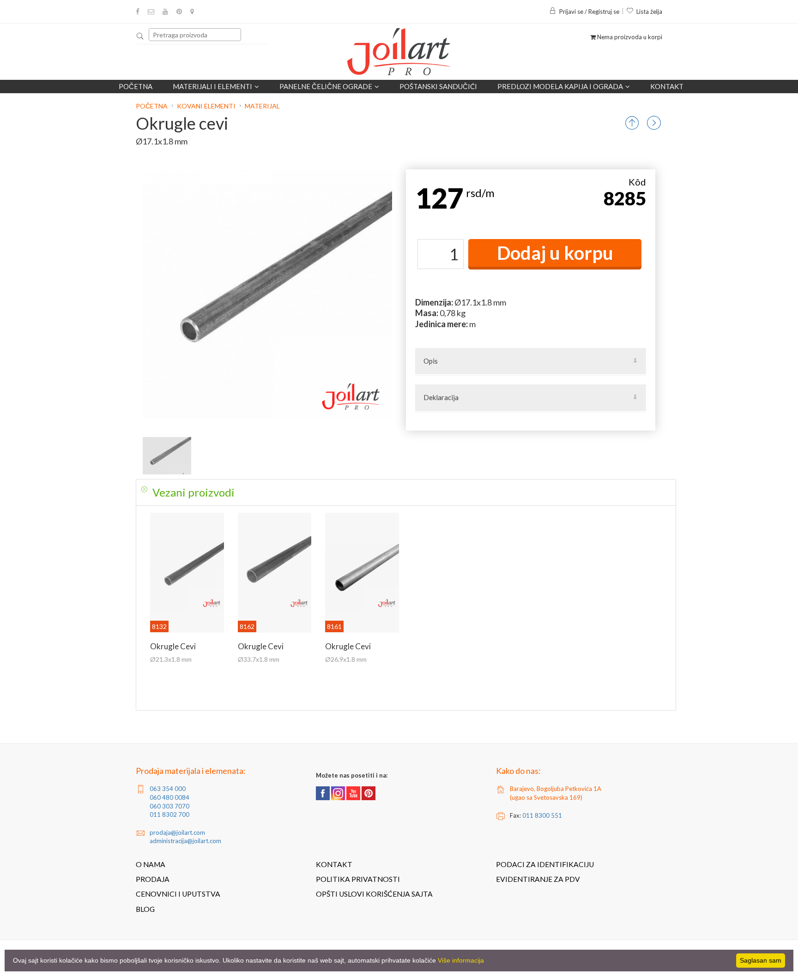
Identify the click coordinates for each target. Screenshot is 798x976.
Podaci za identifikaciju (545, 864)
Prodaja (152, 879)
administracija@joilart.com (185, 840)
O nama (150, 864)
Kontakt (666, 86)
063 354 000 (168, 788)
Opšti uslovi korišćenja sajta (374, 894)
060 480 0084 (169, 797)
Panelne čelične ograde (325, 86)
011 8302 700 (169, 814)
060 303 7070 (169, 806)
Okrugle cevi (173, 646)
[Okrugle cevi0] (167, 455)
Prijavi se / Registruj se (589, 11)
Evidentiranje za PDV (538, 879)
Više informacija (461, 960)
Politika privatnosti (358, 879)
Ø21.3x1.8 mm (171, 659)
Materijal (262, 106)
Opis (430, 361)
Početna (135, 86)
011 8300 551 (542, 815)
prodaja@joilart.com (177, 832)
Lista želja (649, 11)
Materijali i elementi (212, 86)
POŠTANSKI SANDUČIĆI (438, 86)
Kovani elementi (206, 106)
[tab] (406, 492)
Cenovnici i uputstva (178, 894)
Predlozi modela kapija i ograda (560, 86)
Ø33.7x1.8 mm (258, 659)
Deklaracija (441, 397)
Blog (145, 909)
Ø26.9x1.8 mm (346, 659)
